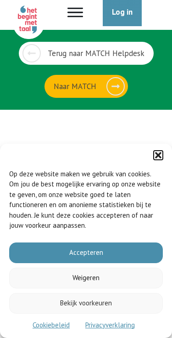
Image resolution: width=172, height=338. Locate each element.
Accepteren (86, 252)
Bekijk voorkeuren (86, 303)
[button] (158, 155)
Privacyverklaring (110, 325)
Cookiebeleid (51, 325)
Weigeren (86, 277)
